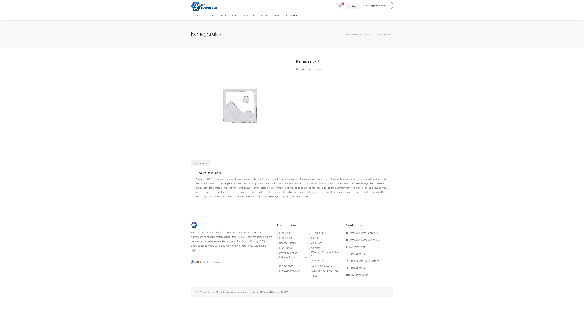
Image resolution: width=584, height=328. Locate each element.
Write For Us (318, 260)
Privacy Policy (287, 265)
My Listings (285, 237)
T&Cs (314, 275)
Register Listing (377, 5)
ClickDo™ (255, 292)
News (224, 15)
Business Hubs (293, 15)
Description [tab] (200, 163)
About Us (316, 242)
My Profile (284, 232)
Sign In (354, 6)
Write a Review (210, 262)
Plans (212, 15)
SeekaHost (280, 292)
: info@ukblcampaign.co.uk (363, 240)
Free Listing (285, 247)
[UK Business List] (205, 6)
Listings (198, 15)
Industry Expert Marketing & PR (293, 259)
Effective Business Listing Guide (325, 254)
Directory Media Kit (289, 270)
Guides (263, 15)
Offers (235, 15)
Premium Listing (288, 252)
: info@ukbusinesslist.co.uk (363, 233)
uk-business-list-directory (364, 261)
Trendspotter (318, 232)
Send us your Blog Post (324, 270)
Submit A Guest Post (322, 265)
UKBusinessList (359, 274)
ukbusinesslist (357, 247)
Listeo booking (314, 69)
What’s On (249, 15)
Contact (315, 247)
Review (277, 15)
